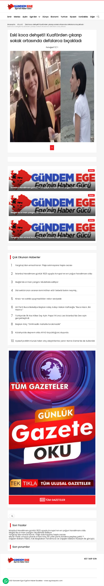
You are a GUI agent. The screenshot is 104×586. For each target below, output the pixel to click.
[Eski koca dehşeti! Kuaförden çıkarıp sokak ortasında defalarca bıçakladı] (52, 141)
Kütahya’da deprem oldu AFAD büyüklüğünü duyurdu (39, 332)
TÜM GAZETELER (55, 500)
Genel (91, 170)
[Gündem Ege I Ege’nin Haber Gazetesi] (20, 9)
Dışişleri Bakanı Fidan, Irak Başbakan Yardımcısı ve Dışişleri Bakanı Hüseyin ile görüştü (52, 538)
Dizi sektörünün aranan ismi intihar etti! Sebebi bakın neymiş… (44, 290)
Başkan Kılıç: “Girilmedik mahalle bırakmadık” (36, 324)
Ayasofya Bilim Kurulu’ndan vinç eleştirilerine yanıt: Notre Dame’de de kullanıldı (53, 341)
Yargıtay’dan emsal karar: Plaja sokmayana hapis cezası (41, 265)
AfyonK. (20, 24)
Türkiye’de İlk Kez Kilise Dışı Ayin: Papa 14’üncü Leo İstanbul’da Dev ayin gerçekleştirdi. (49, 317)
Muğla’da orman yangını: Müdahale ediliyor (35, 282)
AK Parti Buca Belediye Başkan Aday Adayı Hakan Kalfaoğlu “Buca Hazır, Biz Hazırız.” (51, 308)
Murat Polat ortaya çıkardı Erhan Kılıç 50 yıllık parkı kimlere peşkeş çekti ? (46, 536)
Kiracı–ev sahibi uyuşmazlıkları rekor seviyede (36, 299)
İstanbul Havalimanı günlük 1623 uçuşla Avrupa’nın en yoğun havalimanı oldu (51, 274)
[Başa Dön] (99, 581)
